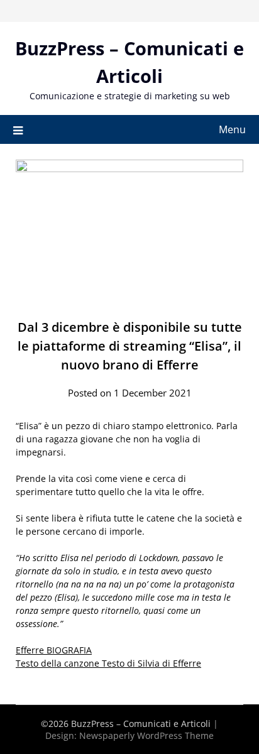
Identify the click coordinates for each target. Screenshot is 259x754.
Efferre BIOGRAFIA (54, 650)
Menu (232, 129)
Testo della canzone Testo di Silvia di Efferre (108, 663)
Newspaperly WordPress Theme (146, 735)
